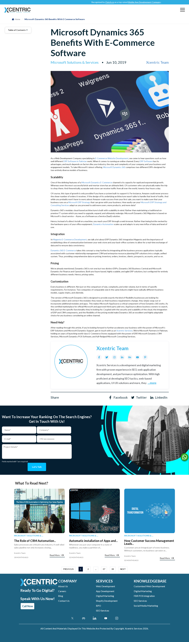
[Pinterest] (145, 357)
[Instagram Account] (117, 618)
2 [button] (88, 569)
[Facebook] (99, 357)
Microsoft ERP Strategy (79, 202)
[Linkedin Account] (94, 618)
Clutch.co (99, 2)
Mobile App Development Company (134, 2)
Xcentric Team (157, 62)
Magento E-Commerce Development (70, 239)
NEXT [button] (123, 569)
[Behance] (129, 357)
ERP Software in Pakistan (75, 161)
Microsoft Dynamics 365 (114, 167)
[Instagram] (114, 357)
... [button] (95, 569)
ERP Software (146, 161)
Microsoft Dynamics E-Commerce (97, 182)
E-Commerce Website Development (111, 158)
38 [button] (112, 569)
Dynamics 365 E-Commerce (63, 250)
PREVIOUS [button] (68, 569)
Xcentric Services (124, 330)
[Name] (184, 457)
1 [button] (80, 569)
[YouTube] (137, 357)
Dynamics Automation (103, 224)
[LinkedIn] (122, 357)
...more (152, 383)
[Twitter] (106, 357)
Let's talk (37, 467)
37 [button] (104, 569)
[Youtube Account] (105, 618)
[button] (182, 9)
